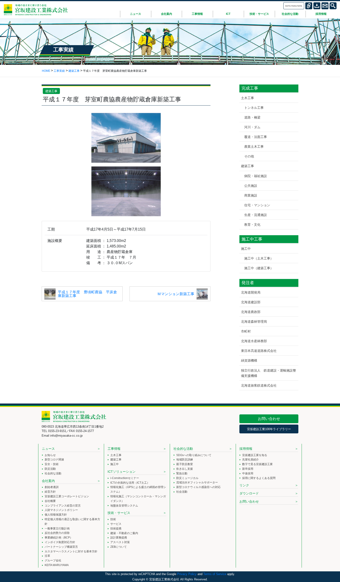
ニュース (48, 449)
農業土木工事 (254, 146)
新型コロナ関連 (54, 459)
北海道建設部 (250, 302)
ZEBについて (118, 546)
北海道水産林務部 (254, 341)
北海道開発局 (250, 292)
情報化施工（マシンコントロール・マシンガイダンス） (138, 499)
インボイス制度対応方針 (60, 542)
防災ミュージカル (187, 478)
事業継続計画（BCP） (59, 537)
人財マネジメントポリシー (61, 510)
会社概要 (50, 501)
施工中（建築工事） (258, 268)
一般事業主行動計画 (57, 528)
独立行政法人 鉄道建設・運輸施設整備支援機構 (268, 373)
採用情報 (245, 449)
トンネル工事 (254, 108)
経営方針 (50, 491)
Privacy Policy (187, 574)
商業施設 (250, 195)
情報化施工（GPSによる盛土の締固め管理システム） (138, 489)
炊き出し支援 (184, 468)
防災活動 (50, 468)
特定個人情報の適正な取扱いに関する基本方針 (72, 522)
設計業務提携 (118, 537)
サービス (115, 524)
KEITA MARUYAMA (57, 565)
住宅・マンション (257, 205)
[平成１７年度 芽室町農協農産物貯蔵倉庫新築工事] (126, 138)
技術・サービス (119, 513)
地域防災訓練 (184, 459)
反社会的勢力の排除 (57, 533)
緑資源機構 (249, 360)
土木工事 (247, 98)
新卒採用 (247, 468)
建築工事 (51, 91)
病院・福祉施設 (255, 176)
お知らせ (50, 455)
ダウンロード (249, 493)
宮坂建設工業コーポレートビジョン (67, 496)
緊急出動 (181, 473)
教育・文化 (252, 224)
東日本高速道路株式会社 (259, 351)
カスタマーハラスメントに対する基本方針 (71, 551)
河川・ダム (252, 127)
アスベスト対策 (120, 542)
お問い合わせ (269, 419)
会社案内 (48, 481)
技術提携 (115, 528)
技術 (113, 519)
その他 (249, 156)
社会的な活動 (53, 473)
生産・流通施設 (255, 215)
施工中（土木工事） (258, 258)
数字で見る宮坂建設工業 (257, 464)
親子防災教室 (184, 464)
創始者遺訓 (52, 487)
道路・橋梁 (252, 117)
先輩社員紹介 (250, 459)
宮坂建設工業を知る (254, 455)
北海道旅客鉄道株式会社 (259, 385)
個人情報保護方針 (56, 514)
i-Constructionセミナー (124, 478)
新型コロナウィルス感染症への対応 (198, 487)
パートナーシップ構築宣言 (61, 546)
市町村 (246, 331)
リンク (244, 485)
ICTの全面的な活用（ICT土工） (130, 482)
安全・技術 (52, 464)
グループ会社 (53, 560)
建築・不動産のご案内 (124, 533)
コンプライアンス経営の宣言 (63, 505)
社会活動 (181, 491)
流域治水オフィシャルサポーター (197, 482)
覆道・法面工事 (255, 137)
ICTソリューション (122, 471)
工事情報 (114, 449)
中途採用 (247, 473)
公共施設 (250, 186)
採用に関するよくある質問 (258, 478)
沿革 (47, 555)
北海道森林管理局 (254, 321)
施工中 (246, 248)
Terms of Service (214, 574)
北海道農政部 (250, 312)
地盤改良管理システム (124, 505)
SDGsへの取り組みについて (193, 455)
